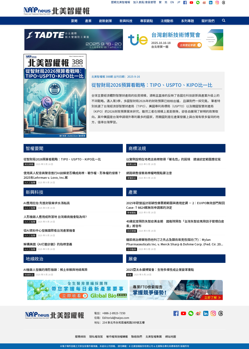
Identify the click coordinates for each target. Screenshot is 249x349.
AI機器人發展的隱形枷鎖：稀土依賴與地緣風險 (55, 269)
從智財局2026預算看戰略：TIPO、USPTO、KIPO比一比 (62, 159)
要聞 (74, 20)
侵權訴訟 (131, 178)
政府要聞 (131, 230)
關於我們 (208, 20)
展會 (129, 274)
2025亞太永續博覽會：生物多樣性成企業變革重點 (160, 269)
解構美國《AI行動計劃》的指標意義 (48, 244)
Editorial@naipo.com (115, 318)
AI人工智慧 (30, 182)
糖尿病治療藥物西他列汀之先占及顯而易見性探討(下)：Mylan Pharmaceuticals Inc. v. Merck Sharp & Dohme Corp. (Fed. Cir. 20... (174, 241)
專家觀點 (146, 20)
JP (178, 2)
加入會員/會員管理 (144, 2)
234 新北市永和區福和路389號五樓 (123, 322)
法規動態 (167, 20)
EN (172, 2)
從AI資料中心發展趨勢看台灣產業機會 (49, 230)
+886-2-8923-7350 (113, 313)
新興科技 (126, 20)
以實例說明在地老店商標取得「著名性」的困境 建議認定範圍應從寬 (173, 159)
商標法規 (131, 164)
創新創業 (105, 20)
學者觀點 (131, 212)
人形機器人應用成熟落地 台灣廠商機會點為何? (55, 216)
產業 (88, 20)
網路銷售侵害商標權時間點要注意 (149, 173)
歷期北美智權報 (120, 2)
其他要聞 (29, 164)
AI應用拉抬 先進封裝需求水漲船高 (47, 203)
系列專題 (187, 20)
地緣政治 (29, 274)
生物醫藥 (131, 249)
